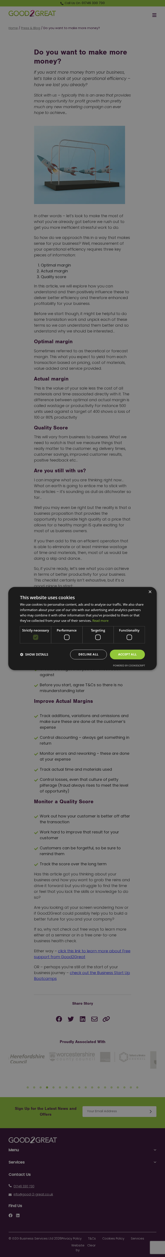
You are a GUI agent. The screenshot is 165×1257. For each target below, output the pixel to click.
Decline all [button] (88, 654)
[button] (34, 654)
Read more (100, 620)
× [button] (149, 592)
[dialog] (82, 628)
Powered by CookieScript (129, 665)
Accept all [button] (127, 654)
